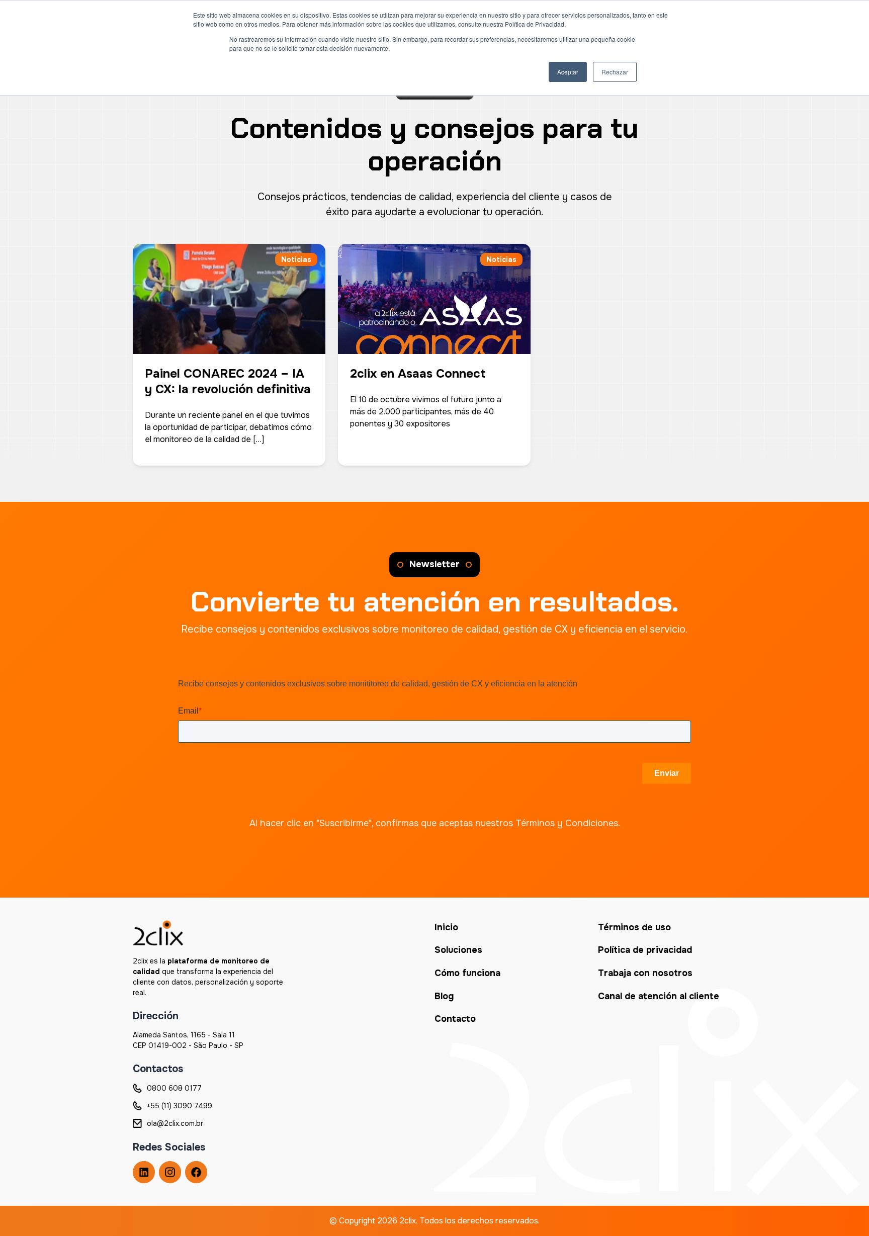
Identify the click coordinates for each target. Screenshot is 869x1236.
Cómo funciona (467, 973)
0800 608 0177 (174, 1088)
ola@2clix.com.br (175, 1123)
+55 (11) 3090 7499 (179, 1105)
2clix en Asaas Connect (417, 373)
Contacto (455, 1018)
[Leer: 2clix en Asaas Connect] (434, 292)
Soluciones (458, 949)
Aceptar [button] (567, 71)
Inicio (446, 927)
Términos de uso (634, 927)
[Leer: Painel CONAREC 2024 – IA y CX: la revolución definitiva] (229, 292)
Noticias (296, 259)
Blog (444, 996)
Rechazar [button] (614, 71)
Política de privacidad (645, 949)
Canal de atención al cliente (658, 996)
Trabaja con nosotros (645, 973)
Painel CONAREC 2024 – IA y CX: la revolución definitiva (228, 381)
